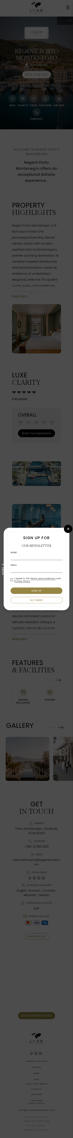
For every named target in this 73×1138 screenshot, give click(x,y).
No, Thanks (36, 600)
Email (14, 565)
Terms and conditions (43, 578)
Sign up (36, 590)
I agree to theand (37, 579)
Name (14, 552)
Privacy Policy (22, 581)
